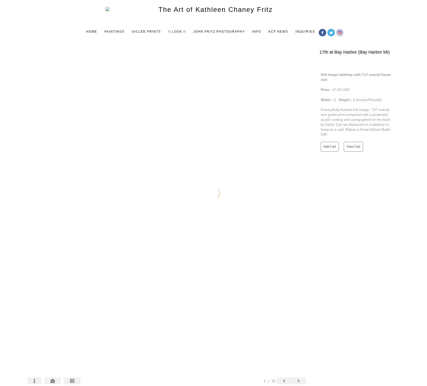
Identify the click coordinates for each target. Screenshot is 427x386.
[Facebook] (323, 32)
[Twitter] (331, 32)
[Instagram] (340, 32)
